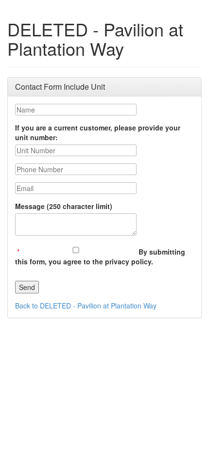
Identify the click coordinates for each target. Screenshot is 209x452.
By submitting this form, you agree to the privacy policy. (100, 256)
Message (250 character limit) (63, 206)
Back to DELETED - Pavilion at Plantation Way (86, 305)
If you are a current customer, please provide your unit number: (97, 132)
